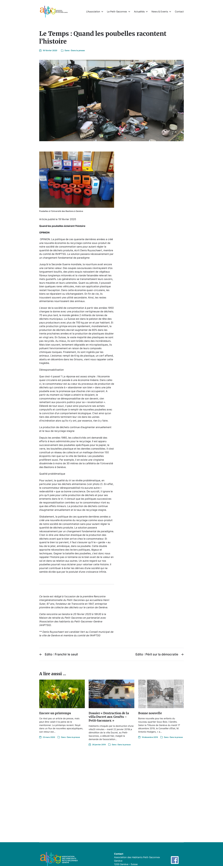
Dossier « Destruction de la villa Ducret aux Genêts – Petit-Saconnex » (109, 716)
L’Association (93, 11)
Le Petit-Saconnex (117, 11)
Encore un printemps (55, 713)
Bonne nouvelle (150, 713)
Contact (179, 11)
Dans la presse (78, 50)
